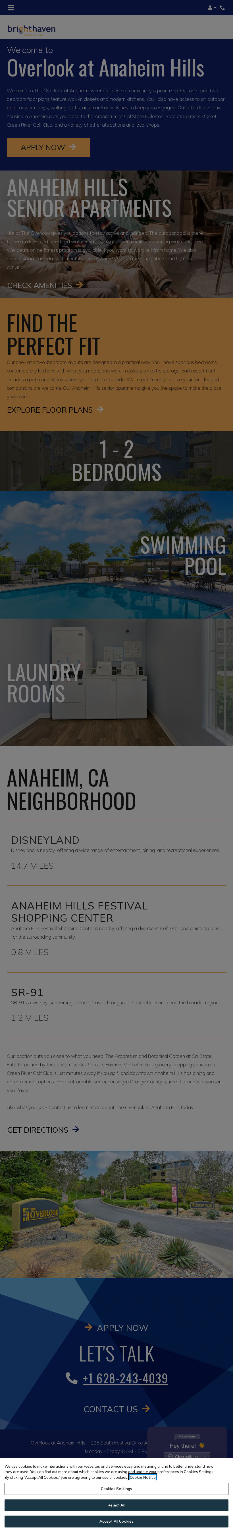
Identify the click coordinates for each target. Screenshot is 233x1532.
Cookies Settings (116, 1488)
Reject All (116, 1505)
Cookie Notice (143, 1477)
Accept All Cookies (116, 1521)
